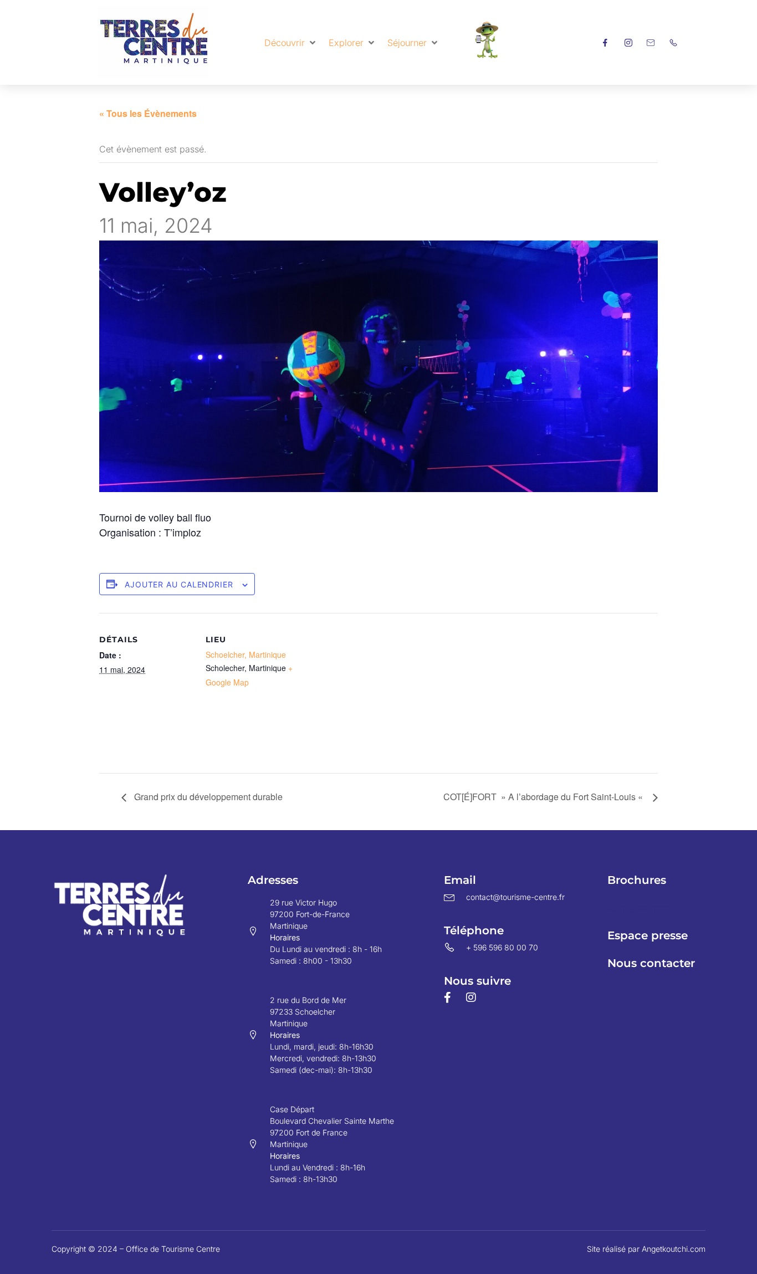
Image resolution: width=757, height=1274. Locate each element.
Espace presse (647, 935)
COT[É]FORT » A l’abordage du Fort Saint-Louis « (545, 796)
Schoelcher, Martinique (246, 654)
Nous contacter (651, 963)
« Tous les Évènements (148, 113)
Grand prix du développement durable (207, 796)
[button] (291, 42)
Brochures (636, 880)
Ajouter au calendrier (179, 584)
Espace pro (639, 907)
